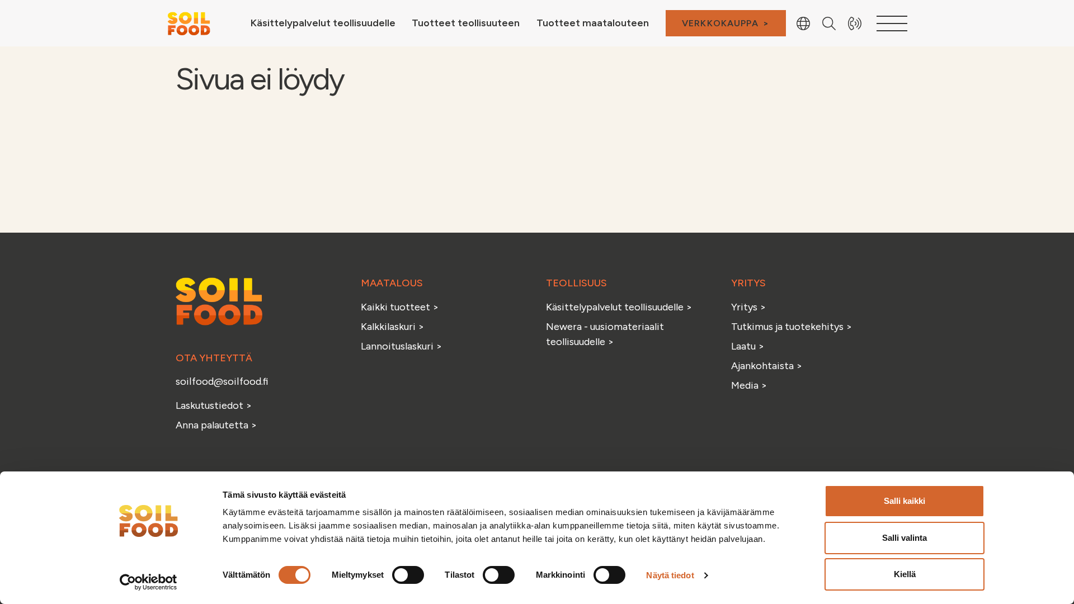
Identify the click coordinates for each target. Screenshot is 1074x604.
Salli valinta (904, 537)
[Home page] (188, 22)
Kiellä (905, 574)
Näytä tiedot (670, 575)
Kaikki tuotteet (396, 307)
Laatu (743, 346)
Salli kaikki (904, 501)
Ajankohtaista (762, 366)
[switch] (408, 575)
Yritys (744, 307)
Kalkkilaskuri (389, 326)
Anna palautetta (212, 425)
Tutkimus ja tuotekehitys (788, 326)
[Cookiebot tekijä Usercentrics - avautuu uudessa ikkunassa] (148, 582)
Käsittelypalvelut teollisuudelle (616, 307)
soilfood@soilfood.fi (222, 381)
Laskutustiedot (211, 405)
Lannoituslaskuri (398, 346)
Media (745, 385)
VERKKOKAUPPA (720, 23)
